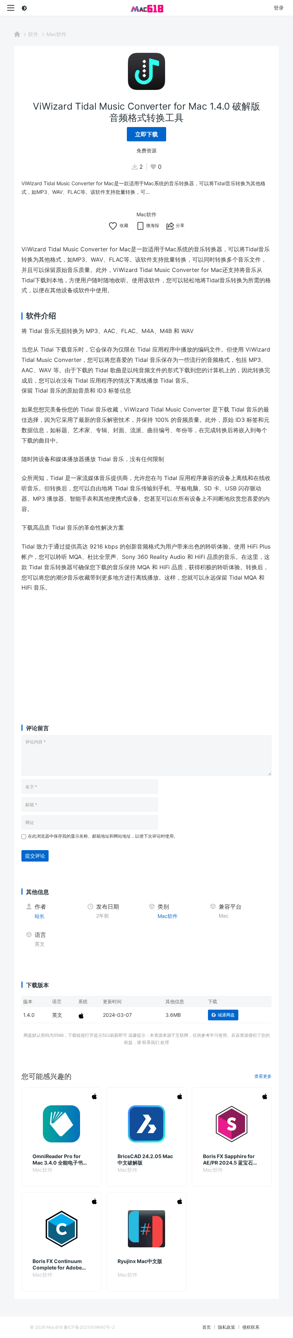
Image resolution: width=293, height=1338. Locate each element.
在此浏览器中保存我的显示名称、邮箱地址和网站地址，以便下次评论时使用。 (103, 836)
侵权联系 (250, 1327)
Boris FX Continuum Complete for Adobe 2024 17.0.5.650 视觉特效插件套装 (61, 1264)
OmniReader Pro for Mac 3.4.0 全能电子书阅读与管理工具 (60, 1159)
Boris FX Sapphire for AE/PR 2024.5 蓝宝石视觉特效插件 (230, 1159)
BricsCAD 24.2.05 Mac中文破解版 (145, 1159)
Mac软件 (56, 34)
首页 (206, 1327)
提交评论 (35, 856)
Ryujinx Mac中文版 (140, 1261)
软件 (33, 34)
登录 (279, 8)
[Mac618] (146, 8)
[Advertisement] (146, 651)
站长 (40, 916)
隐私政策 (226, 1327)
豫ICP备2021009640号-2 (89, 1327)
